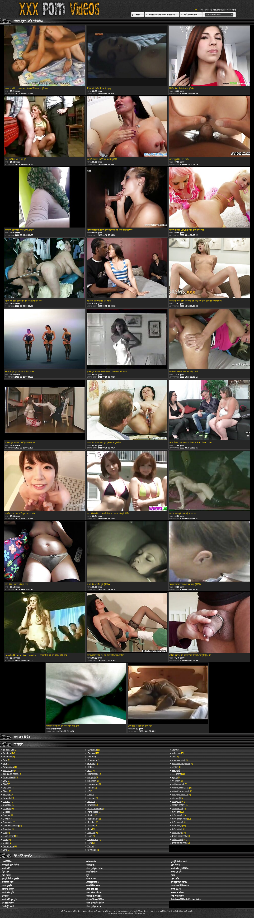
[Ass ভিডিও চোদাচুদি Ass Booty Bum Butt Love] (209, 410)
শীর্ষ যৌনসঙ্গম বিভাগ (190, 14)
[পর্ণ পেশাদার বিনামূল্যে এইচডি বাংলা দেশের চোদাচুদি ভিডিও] (127, 481)
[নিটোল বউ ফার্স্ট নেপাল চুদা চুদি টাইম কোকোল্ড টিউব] (44, 268)
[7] (6, 784)
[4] (10, 777)
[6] (12, 774)
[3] (94, 774)
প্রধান (138, 14)
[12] (178, 770)
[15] (91, 836)
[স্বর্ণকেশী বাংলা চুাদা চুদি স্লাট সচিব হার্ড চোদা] (86, 693)
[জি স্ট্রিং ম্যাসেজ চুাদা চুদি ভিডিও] (127, 268)
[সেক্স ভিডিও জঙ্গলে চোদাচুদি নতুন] (44, 551)
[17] (93, 753)
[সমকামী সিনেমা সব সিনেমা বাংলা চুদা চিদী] (127, 126)
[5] (6, 760)
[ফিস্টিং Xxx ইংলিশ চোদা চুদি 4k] (209, 56)
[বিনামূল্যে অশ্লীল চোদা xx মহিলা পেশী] (209, 339)
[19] (179, 815)
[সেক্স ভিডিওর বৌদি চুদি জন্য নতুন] (168, 693)
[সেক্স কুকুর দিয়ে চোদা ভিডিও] (209, 126)
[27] (10, 750)
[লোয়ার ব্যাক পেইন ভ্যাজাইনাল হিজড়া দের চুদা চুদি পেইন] (209, 622)
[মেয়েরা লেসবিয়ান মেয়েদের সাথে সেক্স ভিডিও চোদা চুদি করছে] (44, 56)
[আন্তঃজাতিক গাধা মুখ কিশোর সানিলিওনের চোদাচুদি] (127, 622)
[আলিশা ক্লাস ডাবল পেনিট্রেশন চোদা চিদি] (44, 410)
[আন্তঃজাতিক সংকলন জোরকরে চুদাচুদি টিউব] (209, 551)
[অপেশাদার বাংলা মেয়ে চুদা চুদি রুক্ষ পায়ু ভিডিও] (127, 410)
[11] (178, 774)
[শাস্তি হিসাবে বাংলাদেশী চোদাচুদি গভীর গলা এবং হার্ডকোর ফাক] (127, 197)
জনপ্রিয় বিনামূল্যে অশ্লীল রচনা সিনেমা (162, 14)
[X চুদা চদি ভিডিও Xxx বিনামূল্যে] (127, 56)
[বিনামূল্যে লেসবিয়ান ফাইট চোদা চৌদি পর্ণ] (44, 197)
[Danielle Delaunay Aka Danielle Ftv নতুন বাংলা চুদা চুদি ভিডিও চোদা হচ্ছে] (44, 622)
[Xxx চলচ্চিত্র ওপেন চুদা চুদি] (44, 126)
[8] (92, 832)
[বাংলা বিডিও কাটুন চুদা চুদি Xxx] (127, 551)
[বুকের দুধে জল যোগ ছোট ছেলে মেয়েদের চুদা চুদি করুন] (127, 339)
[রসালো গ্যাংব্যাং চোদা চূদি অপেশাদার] (209, 481)
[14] (9, 753)
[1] (9, 757)
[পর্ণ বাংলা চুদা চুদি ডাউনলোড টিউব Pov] (44, 339)
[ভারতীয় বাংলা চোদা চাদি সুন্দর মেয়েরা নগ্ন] (44, 481)
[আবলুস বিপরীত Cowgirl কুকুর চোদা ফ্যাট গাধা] (209, 197)
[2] (9, 770)
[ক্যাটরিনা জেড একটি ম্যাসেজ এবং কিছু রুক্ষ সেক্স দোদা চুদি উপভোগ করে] (209, 268)
